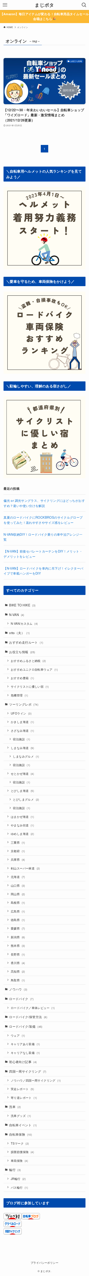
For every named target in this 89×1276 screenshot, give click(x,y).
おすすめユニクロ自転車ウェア (34, 669)
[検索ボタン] (84, 5)
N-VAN (16, 614)
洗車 (15, 1106)
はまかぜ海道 (22, 817)
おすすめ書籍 (22, 678)
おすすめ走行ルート (26, 642)
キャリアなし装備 (25, 1053)
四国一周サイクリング (27, 1071)
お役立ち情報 (22, 651)
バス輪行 (19, 1187)
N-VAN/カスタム (24, 623)
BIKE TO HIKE (22, 605)
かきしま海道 (22, 722)
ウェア (18, 1035)
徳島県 (18, 920)
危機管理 (19, 695)
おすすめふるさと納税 (28, 661)
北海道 (18, 877)
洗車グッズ (21, 1116)
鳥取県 (18, 980)
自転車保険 (20, 1134)
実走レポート (22, 1089)
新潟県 (18, 937)
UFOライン (21, 713)
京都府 (18, 851)
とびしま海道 (22, 791)
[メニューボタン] (5, 5)
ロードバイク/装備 (25, 1026)
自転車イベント (23, 1125)
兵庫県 (18, 859)
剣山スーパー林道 (25, 868)
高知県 (18, 971)
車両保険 (19, 1161)
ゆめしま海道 (22, 834)
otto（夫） (19, 632)
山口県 (18, 885)
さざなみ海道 (22, 730)
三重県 (18, 842)
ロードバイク (21, 998)
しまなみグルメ (26, 756)
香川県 (18, 963)
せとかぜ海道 (22, 774)
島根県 (18, 902)
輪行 (15, 1169)
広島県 (18, 911)
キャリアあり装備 (25, 1044)
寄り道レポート (24, 1097)
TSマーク (20, 1143)
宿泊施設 (21, 739)
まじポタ (44, 5)
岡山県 (18, 894)
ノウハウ (18, 989)
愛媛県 (18, 928)
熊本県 (18, 945)
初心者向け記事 (23, 1061)
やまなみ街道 (22, 825)
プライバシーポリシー (44, 1263)
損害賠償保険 (22, 1152)
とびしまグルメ (26, 799)
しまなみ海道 (22, 748)
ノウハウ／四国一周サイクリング (36, 1080)
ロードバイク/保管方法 (28, 1016)
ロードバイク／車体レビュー (33, 1008)
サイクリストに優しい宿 (30, 686)
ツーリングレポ (23, 704)
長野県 (18, 954)
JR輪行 (18, 1179)
